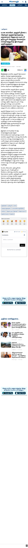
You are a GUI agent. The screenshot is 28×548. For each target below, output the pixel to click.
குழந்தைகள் (4, 205)
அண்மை (4, 5)
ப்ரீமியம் (12, 5)
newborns (3, 211)
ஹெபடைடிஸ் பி (22, 211)
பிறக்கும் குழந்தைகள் (6, 208)
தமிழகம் (20, 5)
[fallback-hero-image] (6, 325)
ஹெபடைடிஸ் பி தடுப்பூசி (12, 211)
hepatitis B (12, 214)
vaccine (15, 205)
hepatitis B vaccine (5, 214)
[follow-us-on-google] (25, 70)
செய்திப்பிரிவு (5, 64)
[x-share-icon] (5, 71)
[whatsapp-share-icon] (2, 71)
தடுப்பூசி (10, 205)
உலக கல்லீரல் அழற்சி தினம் (18, 208)
